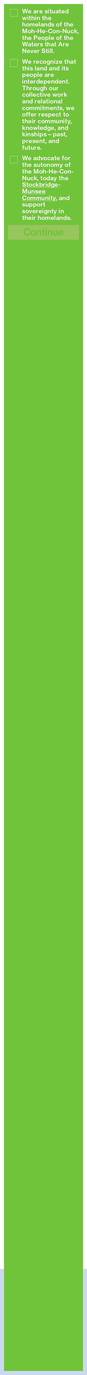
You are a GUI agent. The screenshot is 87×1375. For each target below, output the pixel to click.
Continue (43, 232)
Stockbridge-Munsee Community (41, 191)
